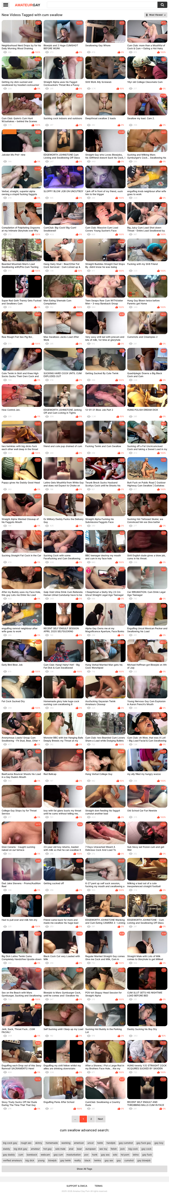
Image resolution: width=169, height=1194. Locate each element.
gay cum (58, 1154)
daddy (6, 1148)
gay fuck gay (143, 1142)
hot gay (47, 1148)
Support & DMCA (77, 1185)
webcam (45, 1154)
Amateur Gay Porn (81, 1191)
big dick (29, 1160)
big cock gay (10, 1142)
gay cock (146, 1148)
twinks (97, 1160)
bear (79, 1148)
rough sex (26, 1142)
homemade (52, 1142)
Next (100, 1118)
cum (20, 1154)
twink (100, 1142)
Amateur (27, 5)
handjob (111, 1142)
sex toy (103, 1148)
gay (119, 1160)
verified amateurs (12, 1160)
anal (71, 1148)
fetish (114, 1148)
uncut (90, 1142)
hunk (94, 1154)
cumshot (129, 1160)
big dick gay (20, 1148)
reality (77, 1160)
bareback (32, 1154)
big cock (133, 1148)
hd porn (125, 1154)
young (41, 1160)
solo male (60, 1148)
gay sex (109, 1160)
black (87, 1160)
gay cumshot (126, 1142)
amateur (35, 1148)
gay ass (105, 1154)
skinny (38, 1142)
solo (115, 1154)
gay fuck (147, 1154)
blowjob (52, 1160)
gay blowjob (144, 1160)
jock (122, 1148)
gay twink (65, 1160)
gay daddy (9, 1154)
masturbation (74, 1154)
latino (136, 1154)
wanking (65, 1142)
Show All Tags (84, 1168)
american (79, 1142)
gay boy (158, 1142)
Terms (98, 1185)
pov (86, 1154)
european (90, 1148)
